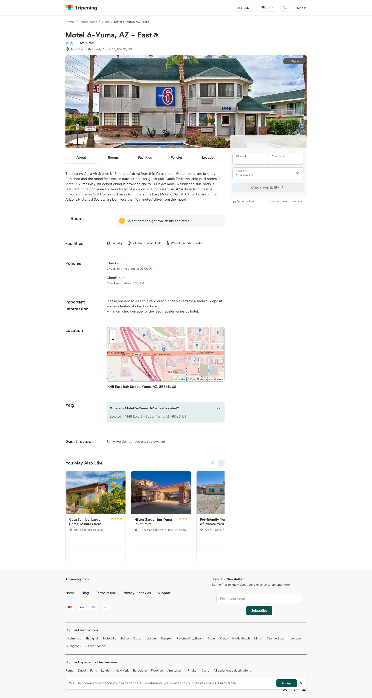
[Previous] (212, 463)
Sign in (302, 8)
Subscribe (259, 610)
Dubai (82, 670)
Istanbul (151, 638)
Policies (177, 157)
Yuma (106, 22)
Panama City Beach (190, 638)
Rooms (113, 157)
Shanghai (91, 638)
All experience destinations (232, 670)
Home (69, 22)
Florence (157, 670)
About (81, 157)
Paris (93, 670)
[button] (164, 350)
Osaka (137, 638)
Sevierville (109, 638)
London (296, 638)
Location (208, 157)
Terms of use (106, 593)
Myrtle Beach (241, 638)
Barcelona (140, 670)
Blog (85, 593)
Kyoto (224, 638)
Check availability (265, 187)
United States (87, 22)
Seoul (211, 638)
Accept (287, 683)
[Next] (221, 463)
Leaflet (181, 379)
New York (122, 670)
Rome (69, 670)
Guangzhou (73, 646)
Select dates (136, 221)
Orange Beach (276, 638)
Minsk (258, 638)
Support (164, 593)
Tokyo (125, 638)
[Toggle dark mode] (284, 8)
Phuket (192, 670)
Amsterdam (175, 670)
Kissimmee (73, 638)
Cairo (205, 670)
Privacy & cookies (137, 593)
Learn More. (227, 683)
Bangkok (166, 638)
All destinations (96, 646)
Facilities (145, 157)
